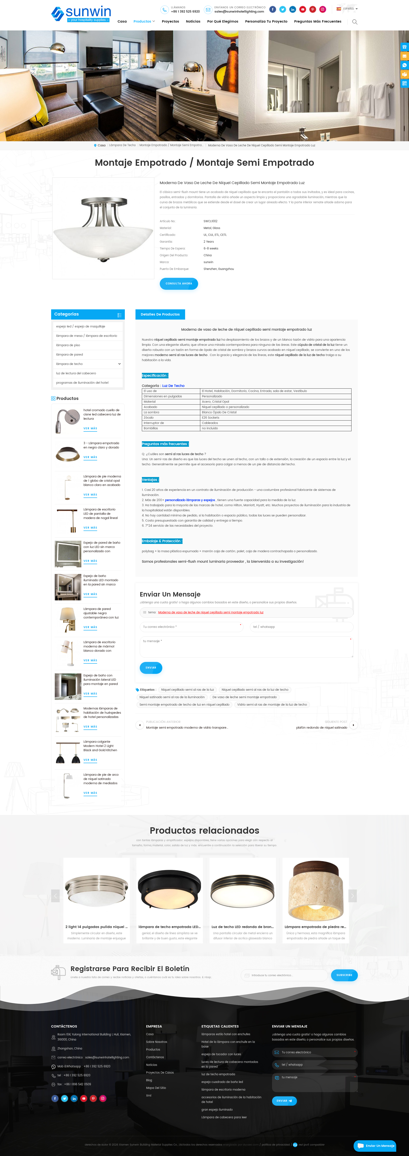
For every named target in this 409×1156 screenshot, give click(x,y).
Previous (55, 895)
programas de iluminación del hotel (82, 382)
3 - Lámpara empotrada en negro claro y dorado (101, 445)
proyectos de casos (160, 1073)
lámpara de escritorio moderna (223, 1090)
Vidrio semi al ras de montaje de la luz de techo (272, 704)
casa (122, 21)
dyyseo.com (251, 1145)
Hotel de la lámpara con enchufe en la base (228, 1044)
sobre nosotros (156, 1042)
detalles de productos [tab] (160, 314)
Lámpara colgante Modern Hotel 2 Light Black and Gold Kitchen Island (100, 746)
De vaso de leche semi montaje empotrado (245, 697)
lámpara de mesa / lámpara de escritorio (86, 335)
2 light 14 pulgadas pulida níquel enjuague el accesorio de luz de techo (95, 927)
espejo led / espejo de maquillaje (80, 326)
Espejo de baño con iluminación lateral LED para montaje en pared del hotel (101, 679)
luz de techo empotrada (218, 1074)
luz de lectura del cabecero (76, 373)
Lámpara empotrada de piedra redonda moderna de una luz (314, 927)
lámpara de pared (69, 354)
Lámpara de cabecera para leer (224, 1117)
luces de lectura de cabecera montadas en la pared (230, 1064)
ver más (90, 429)
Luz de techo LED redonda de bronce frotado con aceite (241, 927)
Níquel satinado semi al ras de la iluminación (172, 697)
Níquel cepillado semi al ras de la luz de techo (255, 689)
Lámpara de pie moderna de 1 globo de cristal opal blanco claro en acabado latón (102, 480)
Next (352, 895)
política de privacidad (276, 1145)
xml (148, 1096)
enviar (282, 1101)
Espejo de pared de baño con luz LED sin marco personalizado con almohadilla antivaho (102, 547)
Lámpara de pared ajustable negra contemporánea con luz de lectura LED (101, 613)
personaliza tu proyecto (266, 21)
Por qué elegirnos (222, 21)
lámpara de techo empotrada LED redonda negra (168, 927)
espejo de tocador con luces (221, 1054)
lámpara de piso (68, 345)
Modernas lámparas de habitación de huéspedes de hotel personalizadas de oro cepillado (102, 712)
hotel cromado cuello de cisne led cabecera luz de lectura (102, 414)
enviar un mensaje (380, 1145)
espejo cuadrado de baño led (222, 1082)
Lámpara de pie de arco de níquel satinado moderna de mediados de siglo (101, 779)
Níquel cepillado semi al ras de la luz (187, 689)
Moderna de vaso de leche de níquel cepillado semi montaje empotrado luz (211, 612)
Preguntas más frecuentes (317, 21)
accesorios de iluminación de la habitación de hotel (231, 1099)
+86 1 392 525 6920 (185, 12)
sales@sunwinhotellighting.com (239, 12)
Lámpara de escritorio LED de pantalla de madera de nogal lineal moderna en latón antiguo (101, 513)
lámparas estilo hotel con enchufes (226, 1034)
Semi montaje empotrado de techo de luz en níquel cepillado (184, 704)
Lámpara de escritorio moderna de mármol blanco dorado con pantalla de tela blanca (100, 646)
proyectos (170, 21)
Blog (149, 1080)
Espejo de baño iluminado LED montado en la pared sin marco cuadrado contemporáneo (101, 580)
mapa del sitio (156, 1088)
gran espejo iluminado (217, 1110)
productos (142, 21)
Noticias (193, 21)
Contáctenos (155, 1057)
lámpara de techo (69, 364)
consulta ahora (179, 284)
